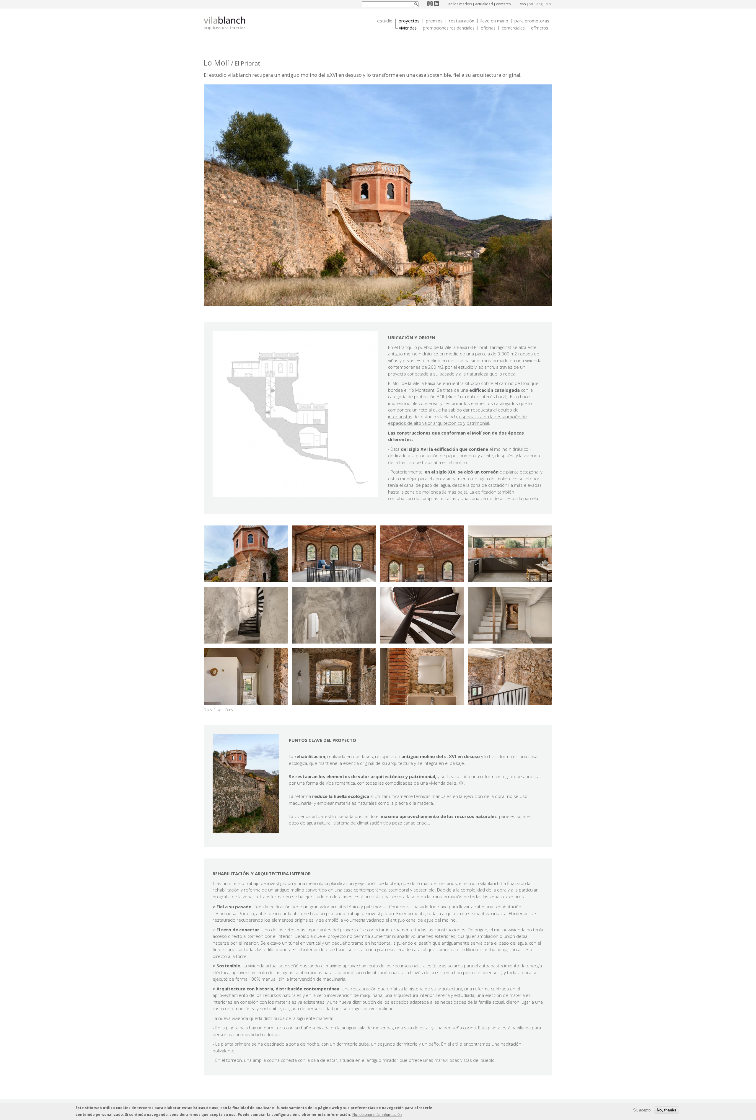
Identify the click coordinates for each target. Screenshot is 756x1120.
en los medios (460, 3)
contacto (503, 3)
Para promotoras (531, 21)
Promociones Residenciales (449, 28)
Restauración (461, 21)
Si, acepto (642, 1110)
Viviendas (408, 28)
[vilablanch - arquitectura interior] (224, 24)
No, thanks (666, 1110)
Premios (434, 21)
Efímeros (539, 28)
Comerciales (513, 28)
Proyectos (409, 21)
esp (523, 3)
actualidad (484, 3)
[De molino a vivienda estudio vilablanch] (246, 580)
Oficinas (488, 28)
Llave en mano (494, 21)
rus (548, 3)
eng (539, 3)
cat (531, 3)
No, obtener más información (377, 1114)
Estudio (384, 21)
